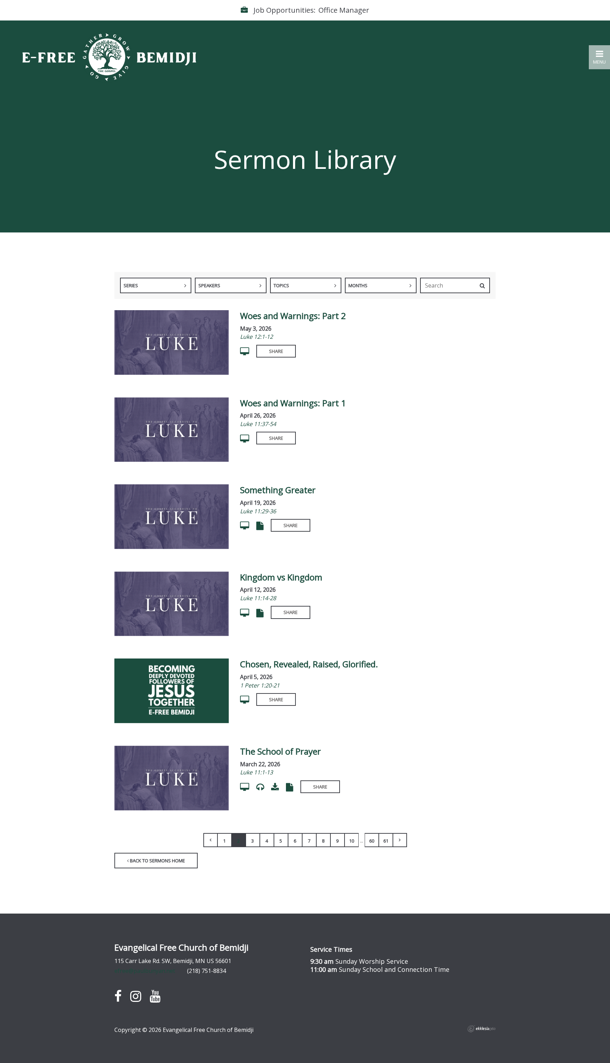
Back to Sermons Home (157, 860)
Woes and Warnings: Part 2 (293, 315)
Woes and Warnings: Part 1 (293, 403)
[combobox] (155, 285)
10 (351, 841)
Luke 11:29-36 (258, 511)
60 (371, 841)
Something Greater (278, 490)
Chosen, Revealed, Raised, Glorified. (309, 664)
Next (400, 840)
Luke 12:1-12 (256, 337)
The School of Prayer (280, 751)
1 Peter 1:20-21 (260, 685)
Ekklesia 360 (481, 1028)
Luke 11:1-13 (256, 772)
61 (385, 841)
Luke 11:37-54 (258, 424)
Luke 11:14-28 (258, 598)
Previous (210, 840)
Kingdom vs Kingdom (281, 577)
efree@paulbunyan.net (144, 971)
